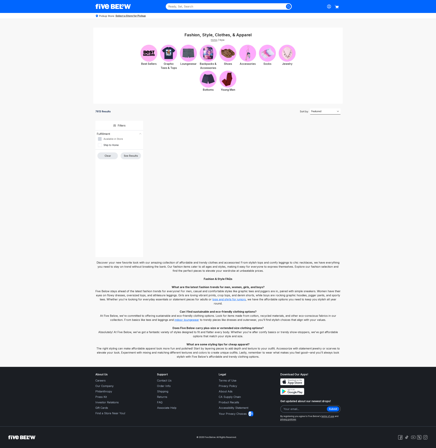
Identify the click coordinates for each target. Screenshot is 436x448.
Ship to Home (111, 145)
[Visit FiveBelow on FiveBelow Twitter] (419, 437)
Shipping (162, 391)
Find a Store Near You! (110, 413)
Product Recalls (229, 402)
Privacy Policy (228, 386)
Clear (108, 155)
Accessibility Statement (233, 407)
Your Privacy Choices (233, 413)
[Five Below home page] (113, 6)
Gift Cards (101, 407)
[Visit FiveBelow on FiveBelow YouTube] (413, 437)
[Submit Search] (288, 6)
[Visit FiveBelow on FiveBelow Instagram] (425, 437)
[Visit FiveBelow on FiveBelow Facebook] (400, 437)
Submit (333, 408)
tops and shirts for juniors (229, 299)
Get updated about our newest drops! (305, 401)
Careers (100, 380)
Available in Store (113, 138)
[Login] (329, 6)
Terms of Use (227, 380)
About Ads (225, 391)
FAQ (159, 402)
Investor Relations (107, 402)
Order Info (164, 386)
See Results (131, 155)
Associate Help (166, 407)
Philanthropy (103, 391)
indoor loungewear (187, 320)
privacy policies (288, 419)
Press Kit (101, 397)
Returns (162, 397)
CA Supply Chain (230, 397)
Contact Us (164, 380)
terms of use (327, 416)
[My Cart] (336, 7)
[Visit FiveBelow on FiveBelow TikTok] (406, 437)
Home (214, 40)
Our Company (104, 386)
